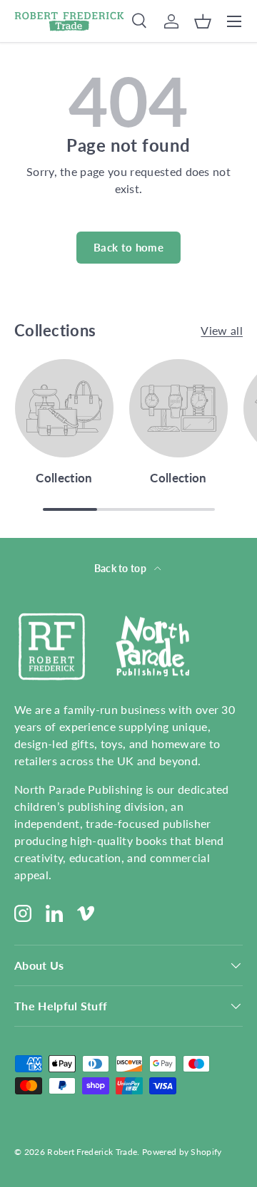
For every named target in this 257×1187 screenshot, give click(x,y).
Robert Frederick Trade (92, 1151)
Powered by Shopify (182, 1151)
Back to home (128, 247)
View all (222, 330)
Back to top (121, 568)
